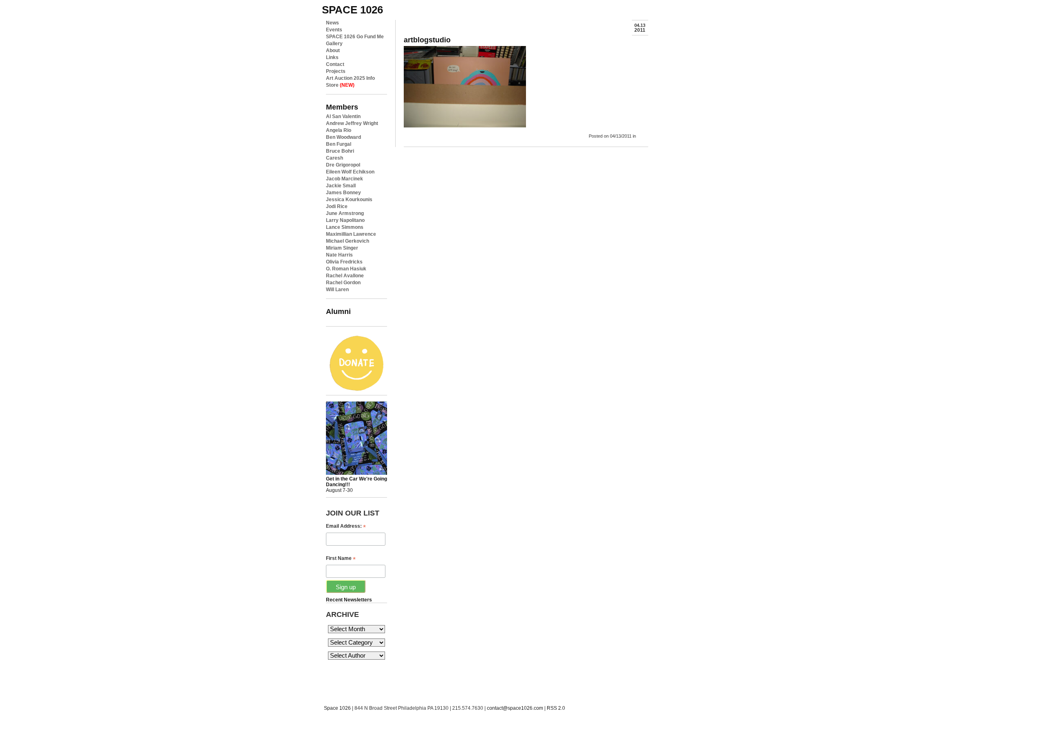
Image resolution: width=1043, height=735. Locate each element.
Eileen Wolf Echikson (350, 172)
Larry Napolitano (345, 220)
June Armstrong (345, 213)
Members (342, 107)
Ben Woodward (343, 137)
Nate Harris (339, 255)
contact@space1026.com (515, 708)
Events (334, 30)
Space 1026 (337, 708)
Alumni (338, 311)
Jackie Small (341, 186)
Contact (335, 64)
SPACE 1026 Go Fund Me (355, 36)
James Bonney (343, 192)
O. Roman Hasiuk (346, 269)
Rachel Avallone (345, 276)
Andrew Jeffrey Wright (352, 123)
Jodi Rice (337, 206)
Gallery (334, 43)
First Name (341, 558)
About (333, 50)
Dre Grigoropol (343, 165)
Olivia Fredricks (344, 262)
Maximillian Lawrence (351, 234)
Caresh (334, 158)
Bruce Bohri (340, 151)
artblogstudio (427, 39)
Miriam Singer (342, 248)
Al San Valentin (343, 116)
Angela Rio (338, 130)
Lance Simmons (344, 227)
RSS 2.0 (556, 708)
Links (332, 57)
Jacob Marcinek (344, 179)
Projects (335, 71)
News (332, 23)
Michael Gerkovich (347, 241)
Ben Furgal (338, 144)
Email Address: (346, 526)
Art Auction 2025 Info (350, 78)
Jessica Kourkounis (349, 199)
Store (340, 85)
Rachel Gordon (343, 282)
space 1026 (352, 9)
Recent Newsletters (349, 600)
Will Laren (337, 289)
